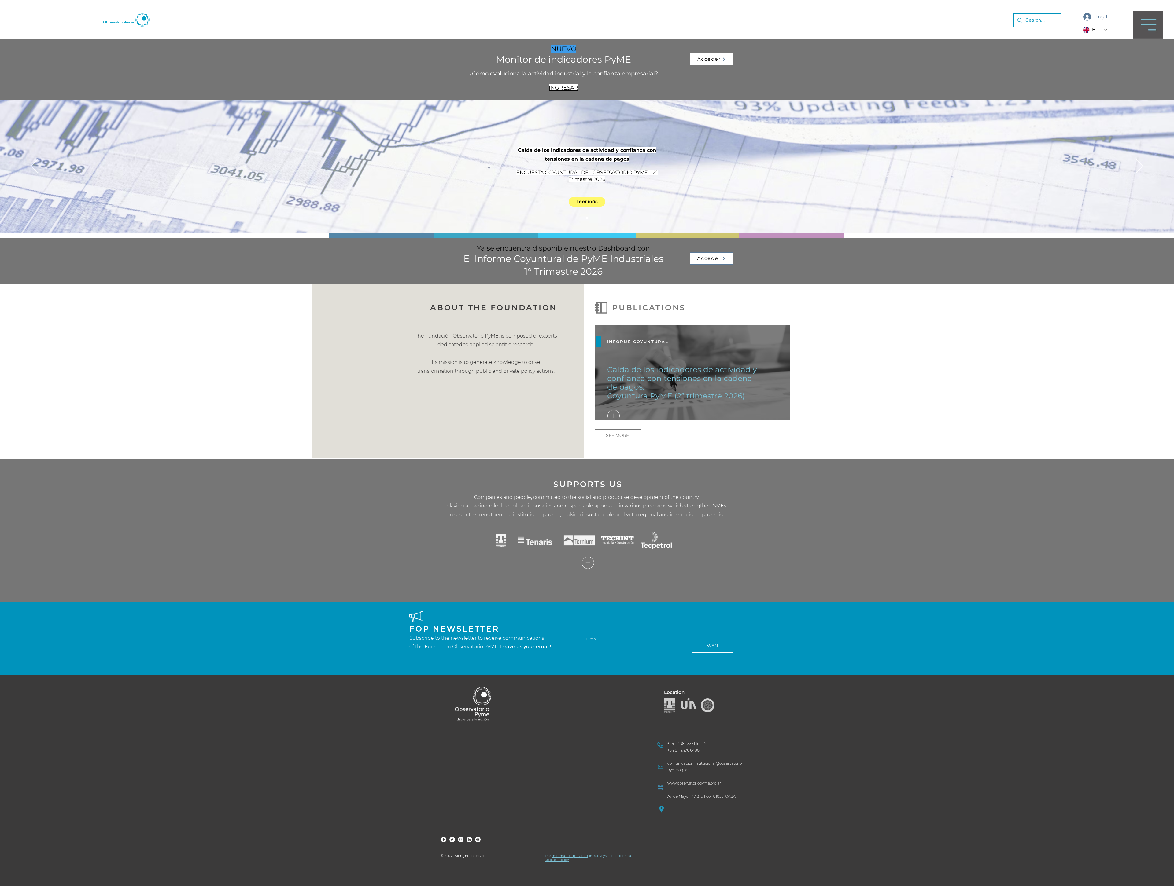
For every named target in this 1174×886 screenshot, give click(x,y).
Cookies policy (557, 860)
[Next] (1139, 166)
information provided (570, 856)
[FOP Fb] (443, 839)
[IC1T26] (587, 218)
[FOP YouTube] (478, 839)
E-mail (592, 639)
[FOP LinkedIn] (469, 839)
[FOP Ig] (460, 839)
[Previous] (34, 166)
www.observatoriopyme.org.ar (694, 783)
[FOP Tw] (452, 839)
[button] (1148, 25)
